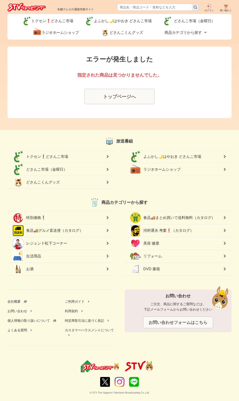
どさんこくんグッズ (43, 182)
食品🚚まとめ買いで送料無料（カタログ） (179, 218)
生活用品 (33, 256)
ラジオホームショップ (162, 169)
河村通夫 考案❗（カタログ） (168, 230)
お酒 (30, 269)
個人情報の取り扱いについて (28, 320)
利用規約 (71, 311)
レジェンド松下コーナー (46, 243)
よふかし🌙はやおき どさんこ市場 (172, 157)
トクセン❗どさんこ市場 (47, 157)
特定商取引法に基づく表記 (84, 320)
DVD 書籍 (151, 269)
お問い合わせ (17, 311)
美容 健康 (151, 243)
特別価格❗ (36, 218)
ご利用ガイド (74, 301)
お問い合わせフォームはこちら (178, 322)
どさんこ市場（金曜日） (48, 169)
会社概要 (14, 301)
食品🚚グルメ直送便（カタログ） (54, 230)
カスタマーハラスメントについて (89, 330)
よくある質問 (17, 330)
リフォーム (152, 256)
